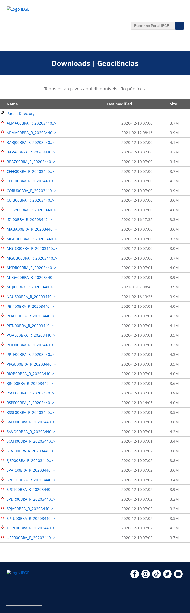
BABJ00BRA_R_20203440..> (30, 142)
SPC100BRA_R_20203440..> (31, 489)
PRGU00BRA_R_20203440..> (31, 364)
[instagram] (145, 577)
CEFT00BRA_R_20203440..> (30, 180)
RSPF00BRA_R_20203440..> (30, 402)
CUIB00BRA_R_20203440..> (30, 200)
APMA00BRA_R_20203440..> (32, 132)
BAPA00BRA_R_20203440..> (31, 152)
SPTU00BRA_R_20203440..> (31, 518)
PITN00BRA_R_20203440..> (30, 325)
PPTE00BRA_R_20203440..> (30, 354)
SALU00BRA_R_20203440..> (31, 421)
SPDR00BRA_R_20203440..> (31, 499)
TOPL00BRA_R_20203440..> (31, 527)
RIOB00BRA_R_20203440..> (31, 373)
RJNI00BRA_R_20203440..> (30, 383)
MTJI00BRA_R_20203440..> (30, 287)
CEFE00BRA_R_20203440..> (30, 171)
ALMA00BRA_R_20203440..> (31, 123)
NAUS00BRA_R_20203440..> (31, 296)
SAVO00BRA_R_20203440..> (31, 431)
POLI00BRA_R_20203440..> (30, 344)
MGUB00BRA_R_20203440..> (32, 258)
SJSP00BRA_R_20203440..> (30, 460)
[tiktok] (156, 577)
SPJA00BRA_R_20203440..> (30, 508)
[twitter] (167, 577)
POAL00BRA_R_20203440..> (31, 335)
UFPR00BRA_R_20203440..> (31, 537)
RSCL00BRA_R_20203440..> (30, 393)
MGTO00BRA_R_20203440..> (32, 248)
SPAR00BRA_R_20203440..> (31, 470)
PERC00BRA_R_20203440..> (31, 315)
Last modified (119, 103)
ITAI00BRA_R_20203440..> (29, 219)
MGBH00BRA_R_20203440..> (32, 238)
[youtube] (178, 577)
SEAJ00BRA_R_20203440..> (30, 450)
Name (12, 103)
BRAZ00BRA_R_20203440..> (31, 161)
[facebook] (134, 577)
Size (173, 103)
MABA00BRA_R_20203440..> (32, 229)
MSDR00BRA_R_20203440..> (31, 267)
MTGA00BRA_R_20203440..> (32, 277)
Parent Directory (21, 113)
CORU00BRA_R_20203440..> (31, 190)
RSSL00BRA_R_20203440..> (30, 412)
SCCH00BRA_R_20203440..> (31, 441)
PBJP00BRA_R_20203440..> (30, 306)
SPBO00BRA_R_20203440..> (31, 479)
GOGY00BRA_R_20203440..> (31, 209)
